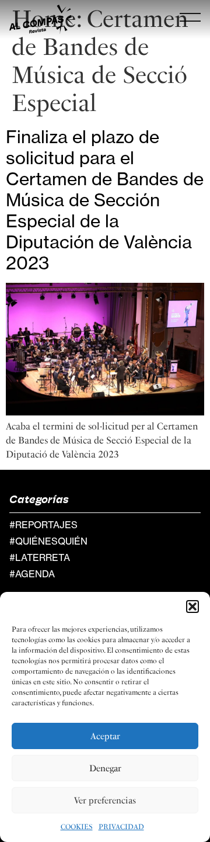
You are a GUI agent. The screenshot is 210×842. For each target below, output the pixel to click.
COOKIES (77, 827)
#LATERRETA (39, 557)
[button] (192, 606)
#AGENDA (32, 574)
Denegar (105, 768)
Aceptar (105, 736)
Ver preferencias (105, 800)
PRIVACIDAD (121, 827)
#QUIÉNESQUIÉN (48, 541)
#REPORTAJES (43, 525)
